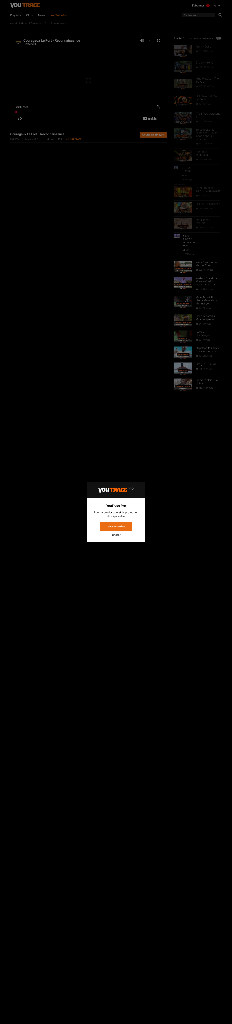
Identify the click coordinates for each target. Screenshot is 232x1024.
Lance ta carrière (116, 526)
